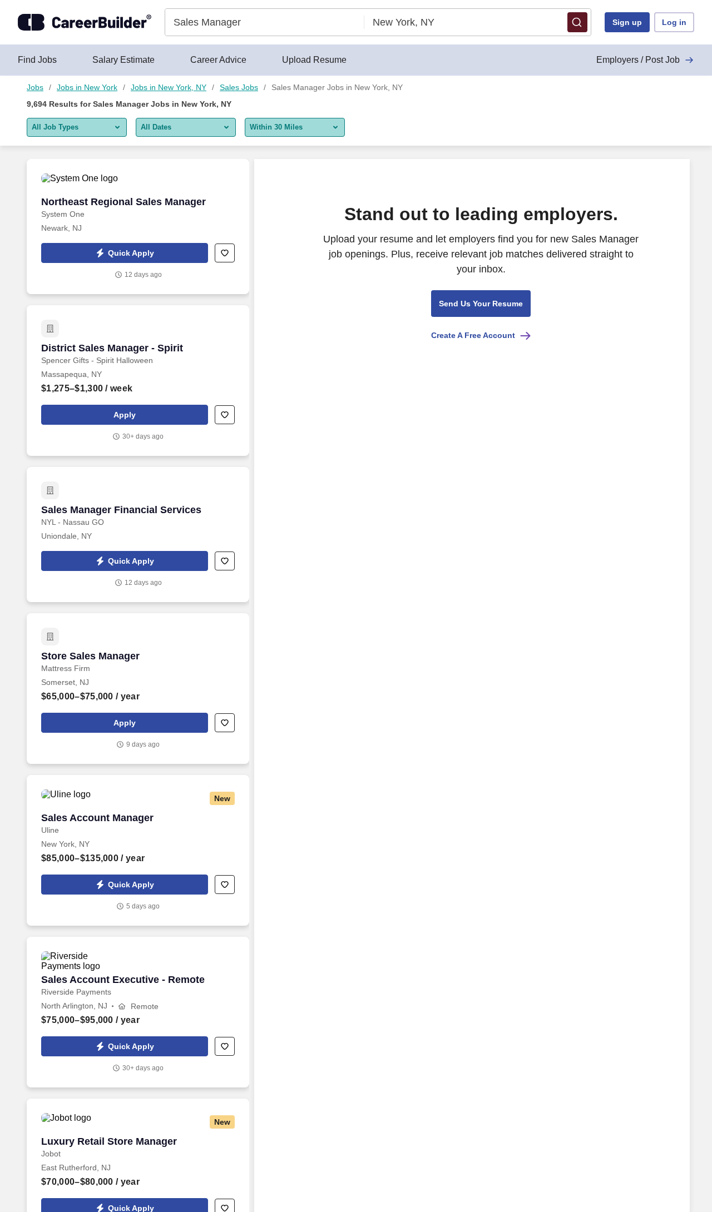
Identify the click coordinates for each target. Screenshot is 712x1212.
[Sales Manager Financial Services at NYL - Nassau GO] (138, 534)
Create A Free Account (473, 335)
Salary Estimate (123, 59)
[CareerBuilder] (84, 22)
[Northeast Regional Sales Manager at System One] (138, 226)
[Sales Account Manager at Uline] (138, 850)
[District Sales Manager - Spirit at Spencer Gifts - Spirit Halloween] (138, 380)
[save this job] (225, 253)
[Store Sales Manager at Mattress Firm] (138, 688)
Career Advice (218, 59)
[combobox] (265, 22)
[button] (577, 22)
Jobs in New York (87, 87)
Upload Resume (314, 59)
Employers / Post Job (638, 59)
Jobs (35, 87)
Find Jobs (37, 59)
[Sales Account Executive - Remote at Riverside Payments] (138, 1012)
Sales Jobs (239, 87)
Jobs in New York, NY (168, 87)
